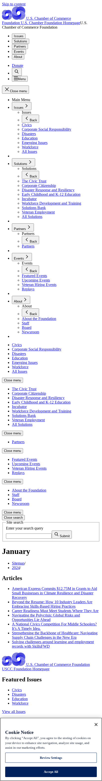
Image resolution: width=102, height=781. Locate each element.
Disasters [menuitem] (19, 354)
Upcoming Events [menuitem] (26, 464)
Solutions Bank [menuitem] (24, 415)
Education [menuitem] (20, 358)
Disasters (19, 694)
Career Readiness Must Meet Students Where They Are (55, 611)
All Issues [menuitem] (19, 371)
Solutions (20, 41)
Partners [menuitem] (18, 442)
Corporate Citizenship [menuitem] (29, 393)
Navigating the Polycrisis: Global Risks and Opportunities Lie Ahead (46, 617)
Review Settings (51, 758)
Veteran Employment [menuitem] (28, 420)
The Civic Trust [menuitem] (24, 389)
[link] (17, 72)
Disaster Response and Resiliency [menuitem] (38, 398)
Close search (13, 517)
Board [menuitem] (17, 499)
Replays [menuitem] (18, 473)
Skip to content (14, 4)
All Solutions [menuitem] (22, 424)
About (18, 57)
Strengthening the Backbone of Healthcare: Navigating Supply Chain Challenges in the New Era (55, 635)
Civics (17, 690)
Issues (19, 36)
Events (19, 51)
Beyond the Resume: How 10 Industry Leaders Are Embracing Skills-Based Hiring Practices (52, 604)
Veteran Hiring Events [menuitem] (29, 468)
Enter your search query (24, 528)
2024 (16, 568)
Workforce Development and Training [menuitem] (41, 411)
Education (20, 699)
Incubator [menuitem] (19, 407)
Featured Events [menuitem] (24, 459)
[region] (51, 749)
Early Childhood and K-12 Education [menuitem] (41, 402)
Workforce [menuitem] (20, 367)
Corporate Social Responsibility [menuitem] (36, 349)
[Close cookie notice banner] (96, 724)
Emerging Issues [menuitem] (25, 362)
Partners (20, 46)
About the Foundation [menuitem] (29, 490)
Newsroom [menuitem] (20, 503)
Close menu (12, 380)
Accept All (51, 772)
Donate (17, 65)
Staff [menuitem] (15, 495)
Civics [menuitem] (17, 345)
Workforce (20, 703)
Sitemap (18, 563)
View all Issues (14, 712)
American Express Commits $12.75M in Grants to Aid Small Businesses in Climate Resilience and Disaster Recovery (54, 593)
